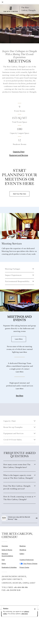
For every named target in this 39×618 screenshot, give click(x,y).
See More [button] (19, 396)
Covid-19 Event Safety (12, 440)
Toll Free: (15, 587)
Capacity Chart (18, 152)
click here (24, 613)
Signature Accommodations (7, 555)
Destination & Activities (9, 567)
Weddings (23, 550)
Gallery (22, 553)
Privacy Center (24, 567)
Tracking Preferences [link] (27, 560)
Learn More (19, 339)
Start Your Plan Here (19, 194)
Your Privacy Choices (30, 563)
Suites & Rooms (7, 550)
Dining (4, 563)
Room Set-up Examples (12, 427)
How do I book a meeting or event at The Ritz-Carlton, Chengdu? (18, 498)
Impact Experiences (13, 275)
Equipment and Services (18, 155)
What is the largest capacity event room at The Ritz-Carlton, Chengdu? (18, 476)
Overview (5, 546)
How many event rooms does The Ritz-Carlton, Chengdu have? (16, 466)
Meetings (23, 546)
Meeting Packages (12, 269)
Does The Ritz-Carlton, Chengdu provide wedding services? (16, 487)
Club (3, 560)
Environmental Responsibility (17, 281)
